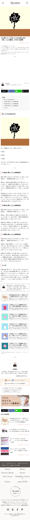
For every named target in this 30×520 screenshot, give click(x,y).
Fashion (7, 469)
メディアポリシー (12, 502)
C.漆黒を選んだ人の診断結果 (11, 105)
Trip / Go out (7, 476)
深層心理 (7, 391)
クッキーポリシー (7, 503)
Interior (22, 473)
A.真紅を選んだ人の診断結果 (11, 101)
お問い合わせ (16, 500)
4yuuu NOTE (22, 482)
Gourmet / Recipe (7, 473)
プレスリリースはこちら (6, 500)
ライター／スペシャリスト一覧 (19, 503)
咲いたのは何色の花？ (9, 99)
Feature (7, 482)
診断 (20, 388)
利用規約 (4, 502)
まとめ (5, 107)
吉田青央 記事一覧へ (21, 376)
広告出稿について (24, 500)
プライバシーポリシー (22, 502)
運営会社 (3, 505)
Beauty (22, 469)
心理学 (6, 388)
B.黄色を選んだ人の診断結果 (11, 103)
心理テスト (15, 391)
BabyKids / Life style (22, 477)
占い (13, 388)
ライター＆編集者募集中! (22, 505)
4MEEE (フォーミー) (11, 505)
